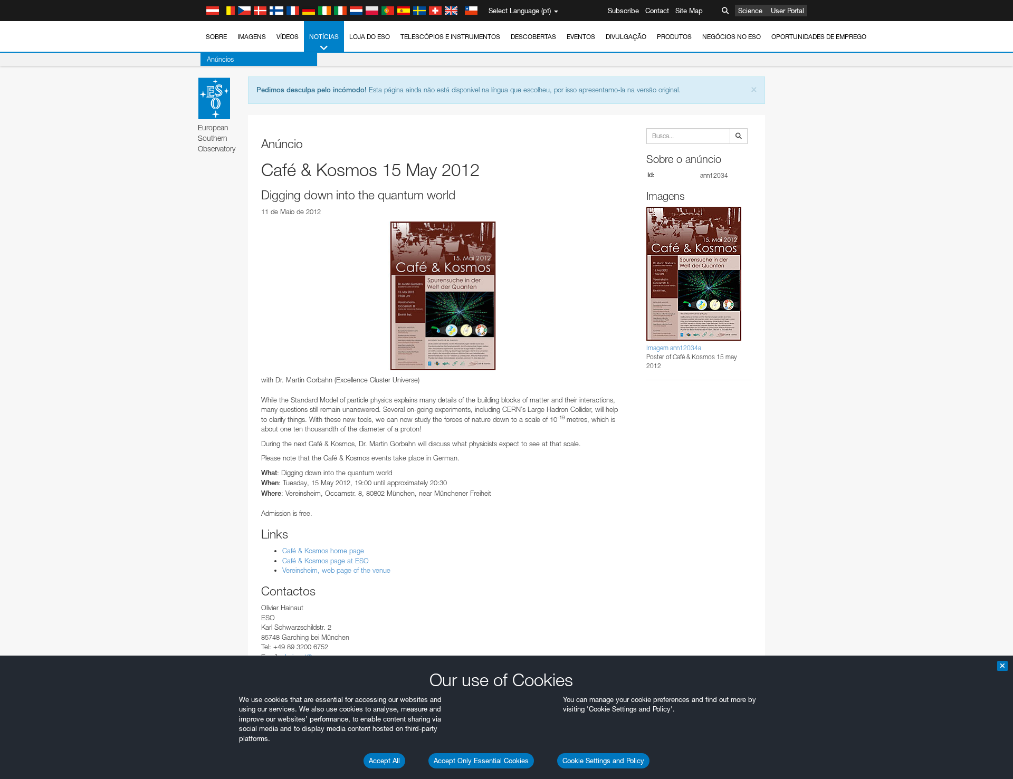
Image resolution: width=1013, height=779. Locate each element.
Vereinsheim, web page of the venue (336, 570)
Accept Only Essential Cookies (481, 760)
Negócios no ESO (731, 37)
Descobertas (533, 37)
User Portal (787, 10)
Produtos (674, 37)
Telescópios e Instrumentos (450, 37)
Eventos (581, 37)
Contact (657, 10)
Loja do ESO (369, 37)
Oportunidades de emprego (818, 37)
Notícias (324, 37)
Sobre (216, 37)
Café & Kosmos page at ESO (325, 560)
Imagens (251, 37)
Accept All (384, 760)
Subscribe (623, 10)
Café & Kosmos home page (323, 550)
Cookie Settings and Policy (603, 760)
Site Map (689, 10)
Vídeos (287, 37)
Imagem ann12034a (673, 348)
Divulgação (626, 37)
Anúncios (220, 59)
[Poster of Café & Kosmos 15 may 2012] (443, 296)
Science (750, 10)
